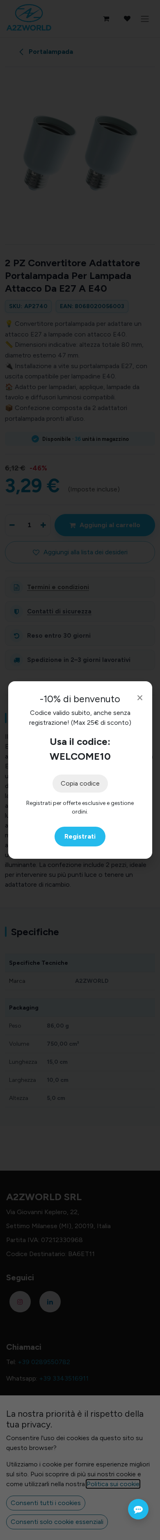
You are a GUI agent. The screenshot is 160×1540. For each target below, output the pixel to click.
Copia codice (80, 783)
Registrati (80, 836)
